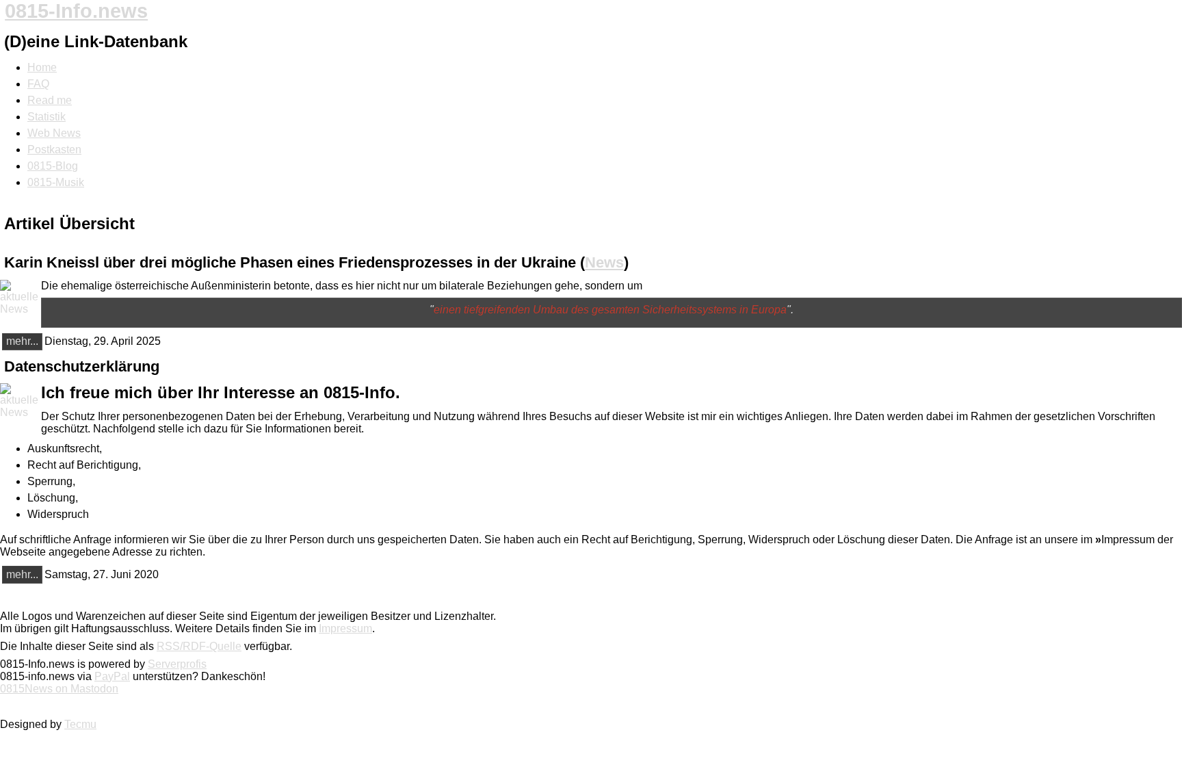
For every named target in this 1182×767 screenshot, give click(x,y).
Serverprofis (177, 664)
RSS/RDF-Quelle (199, 646)
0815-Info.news (76, 11)
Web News (54, 133)
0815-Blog (52, 166)
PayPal (112, 676)
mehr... (22, 341)
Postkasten (54, 149)
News (604, 262)
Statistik (46, 116)
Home (42, 67)
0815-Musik (55, 182)
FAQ (38, 84)
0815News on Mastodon (59, 688)
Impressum (345, 628)
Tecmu (80, 724)
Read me (49, 100)
